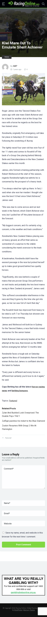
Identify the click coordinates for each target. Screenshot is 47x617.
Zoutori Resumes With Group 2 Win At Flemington (19, 427)
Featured (13, 400)
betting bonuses (20, 390)
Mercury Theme (29, 610)
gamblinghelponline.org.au (23, 592)
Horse (7, 57)
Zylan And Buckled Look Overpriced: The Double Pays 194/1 (20, 414)
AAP (15, 66)
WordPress (18, 610)
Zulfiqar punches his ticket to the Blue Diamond (23, 421)
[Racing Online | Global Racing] (23, 3)
